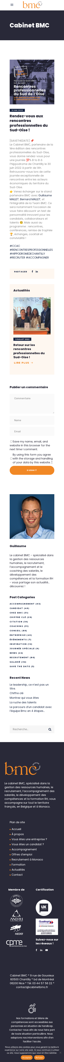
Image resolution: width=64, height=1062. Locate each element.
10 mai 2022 (17, 110)
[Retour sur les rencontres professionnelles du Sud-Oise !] (32, 316)
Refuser (39, 1057)
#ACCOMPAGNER (37, 257)
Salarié (15, 662)
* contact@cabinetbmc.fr (35, 985)
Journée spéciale (22, 648)
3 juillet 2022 (22, 339)
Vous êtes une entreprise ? (29, 839)
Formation (18, 864)
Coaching (16, 626)
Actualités (18, 869)
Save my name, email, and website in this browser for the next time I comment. (30, 445)
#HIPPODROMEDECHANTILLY (27, 254)
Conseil (15, 631)
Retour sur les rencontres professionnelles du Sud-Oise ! (29, 351)
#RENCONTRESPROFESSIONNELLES (31, 250)
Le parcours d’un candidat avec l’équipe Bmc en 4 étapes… (31, 709)
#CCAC (15, 246)
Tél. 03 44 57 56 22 (39, 983)
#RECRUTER (17, 257)
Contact (17, 875)
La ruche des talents (23, 702)
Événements (18, 639)
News (13, 653)
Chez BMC (16, 613)
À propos (18, 834)
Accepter (26, 1057)
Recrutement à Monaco (27, 859)
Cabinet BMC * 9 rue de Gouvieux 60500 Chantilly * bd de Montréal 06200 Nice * (32, 979)
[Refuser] (60, 1052)
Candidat (16, 608)
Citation (16, 622)
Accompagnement (22, 604)
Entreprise (18, 635)
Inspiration (18, 644)
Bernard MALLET (30, 199)
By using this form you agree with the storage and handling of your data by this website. (33, 458)
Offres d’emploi (22, 854)
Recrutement (19, 657)
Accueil (16, 829)
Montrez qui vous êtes (24, 698)
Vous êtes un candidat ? (28, 844)
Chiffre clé (18, 617)
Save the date (20, 666)
